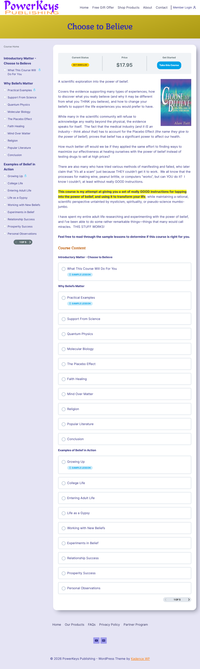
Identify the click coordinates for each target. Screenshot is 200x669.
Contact (162, 7)
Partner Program (136, 624)
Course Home (11, 46)
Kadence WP (140, 659)
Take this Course (169, 65)
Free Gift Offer (103, 7)
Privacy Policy (109, 624)
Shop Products (128, 7)
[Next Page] (189, 599)
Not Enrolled (80, 65)
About (147, 7)
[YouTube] (96, 640)
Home (84, 7)
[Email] (103, 640)
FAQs (91, 624)
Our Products (74, 624)
